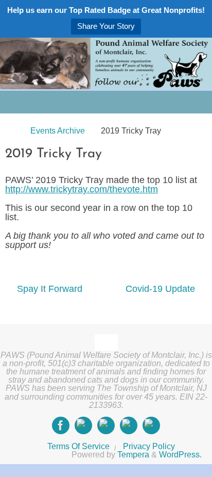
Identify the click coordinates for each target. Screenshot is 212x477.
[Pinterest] (151, 425)
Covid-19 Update (162, 289)
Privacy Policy (149, 446)
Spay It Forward (48, 289)
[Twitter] (106, 425)
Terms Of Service (78, 446)
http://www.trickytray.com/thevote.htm (81, 189)
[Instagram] (83, 425)
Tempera (133, 454)
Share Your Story (106, 26)
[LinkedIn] (128, 425)
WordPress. (180, 454)
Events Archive (57, 130)
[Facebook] (60, 425)
